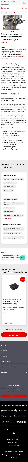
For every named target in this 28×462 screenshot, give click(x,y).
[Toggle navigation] (26, 9)
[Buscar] (17, 8)
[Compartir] (20, 8)
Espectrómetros (5, 31)
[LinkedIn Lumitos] (14, 433)
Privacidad (14, 457)
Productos (4, 356)
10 (21, 329)
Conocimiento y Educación (9, 367)
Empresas (4, 350)
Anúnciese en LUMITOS (13, 439)
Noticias (3, 345)
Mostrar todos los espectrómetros (14, 335)
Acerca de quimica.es (14, 445)
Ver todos (8, 218)
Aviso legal (5, 455)
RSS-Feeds (4, 372)
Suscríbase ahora (14, 396)
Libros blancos (5, 361)
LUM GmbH (4, 42)
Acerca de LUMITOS (13, 442)
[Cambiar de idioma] (23, 8)
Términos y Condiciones (17, 455)
